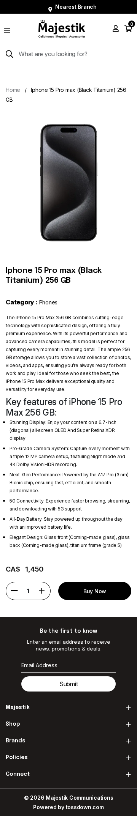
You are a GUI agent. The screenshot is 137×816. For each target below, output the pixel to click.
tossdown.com (85, 807)
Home (13, 90)
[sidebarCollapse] (7, 29)
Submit (68, 684)
